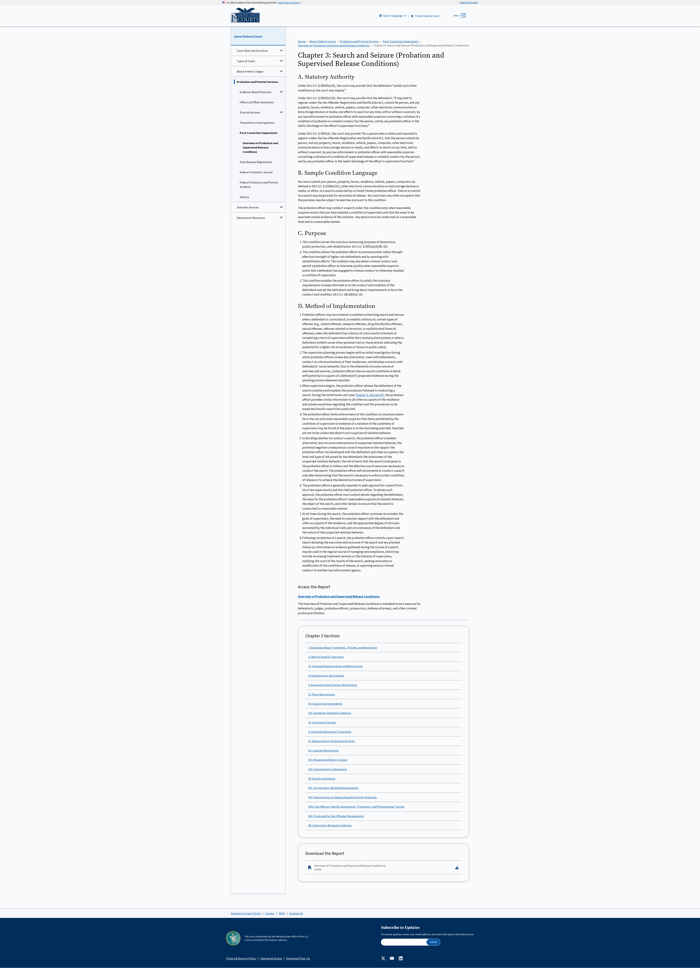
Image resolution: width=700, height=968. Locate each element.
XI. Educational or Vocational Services (331, 741)
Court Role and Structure (252, 50)
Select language (393, 15)
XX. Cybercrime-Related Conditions (330, 825)
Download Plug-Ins (298, 958)
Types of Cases (246, 61)
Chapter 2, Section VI (369, 395)
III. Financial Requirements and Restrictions (335, 666)
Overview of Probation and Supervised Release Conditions (260, 147)
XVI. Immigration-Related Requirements (333, 788)
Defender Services (248, 207)
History (244, 197)
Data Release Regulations (256, 162)
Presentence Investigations (257, 122)
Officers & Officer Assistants (257, 102)
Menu (456, 15)
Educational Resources (251, 218)
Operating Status (271, 958)
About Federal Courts (248, 37)
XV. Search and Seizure (321, 778)
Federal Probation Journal (256, 172)
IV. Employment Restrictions (326, 675)
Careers (270, 913)
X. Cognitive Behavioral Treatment (329, 732)
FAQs (282, 913)
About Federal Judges (250, 71)
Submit (433, 942)
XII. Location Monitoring (323, 750)
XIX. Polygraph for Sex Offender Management (336, 816)
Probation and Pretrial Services (257, 82)
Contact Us (296, 913)
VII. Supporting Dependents (325, 703)
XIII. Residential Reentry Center (327, 760)
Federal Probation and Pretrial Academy (259, 185)
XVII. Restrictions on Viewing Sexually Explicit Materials (342, 797)
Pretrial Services (250, 112)
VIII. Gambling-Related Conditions (329, 713)
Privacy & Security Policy (241, 958)
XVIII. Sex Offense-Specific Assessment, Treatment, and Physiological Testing (356, 806)
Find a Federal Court (427, 16)
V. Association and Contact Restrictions (332, 685)
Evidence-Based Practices (255, 92)
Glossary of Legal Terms (246, 913)
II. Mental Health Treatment (326, 657)
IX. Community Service (322, 722)
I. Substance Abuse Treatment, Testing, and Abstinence (342, 647)
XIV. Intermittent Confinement (327, 769)
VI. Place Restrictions (321, 694)
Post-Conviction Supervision (258, 133)
